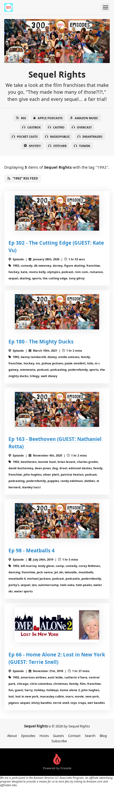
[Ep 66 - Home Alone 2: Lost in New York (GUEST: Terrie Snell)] (57, 624)
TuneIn (84, 146)
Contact (74, 735)
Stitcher (60, 146)
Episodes (28, 735)
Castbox (34, 127)
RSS (23, 118)
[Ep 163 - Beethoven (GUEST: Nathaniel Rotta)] (57, 409)
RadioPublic (60, 136)
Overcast (84, 127)
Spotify (35, 146)
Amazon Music (86, 118)
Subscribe (59, 741)
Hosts (44, 735)
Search (90, 735)
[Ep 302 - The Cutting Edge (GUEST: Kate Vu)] (57, 213)
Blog (103, 735)
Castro (58, 127)
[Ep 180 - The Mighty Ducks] (57, 311)
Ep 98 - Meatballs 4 (31, 550)
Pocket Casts (27, 136)
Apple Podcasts (50, 118)
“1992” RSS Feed (25, 178)
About (12, 735)
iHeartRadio (92, 136)
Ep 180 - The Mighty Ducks (40, 341)
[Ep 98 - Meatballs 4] (57, 520)
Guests (58, 735)
